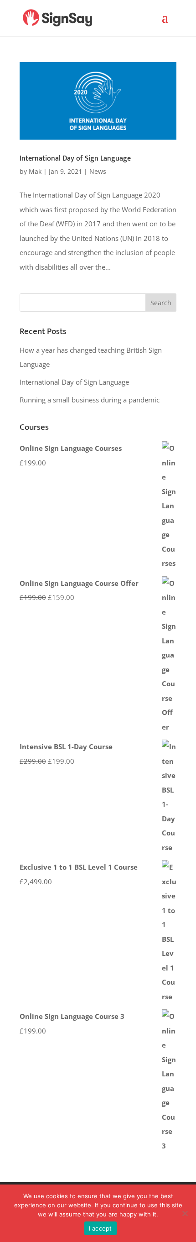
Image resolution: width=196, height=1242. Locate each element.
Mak (35, 171)
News (97, 171)
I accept (100, 1228)
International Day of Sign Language (75, 158)
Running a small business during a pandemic (90, 399)
